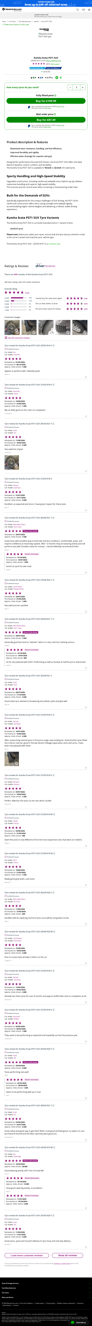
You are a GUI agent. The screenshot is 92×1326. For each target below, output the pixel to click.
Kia (14, 352)
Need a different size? (53, 60)
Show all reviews (67, 1255)
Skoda (15, 821)
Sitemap (80, 1303)
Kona (16, 393)
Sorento (17, 354)
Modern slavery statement (66, 1303)
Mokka (16, 1019)
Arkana (16, 784)
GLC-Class (18, 628)
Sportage (17, 1156)
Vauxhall (16, 1016)
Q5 (15, 433)
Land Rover (17, 586)
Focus (16, 862)
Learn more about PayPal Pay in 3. (31, 1321)
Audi (15, 430)
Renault (16, 782)
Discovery (17, 941)
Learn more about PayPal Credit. (11, 1321)
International (7, 1305)
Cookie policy (39, 1303)
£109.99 (51, 101)
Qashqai (17, 488)
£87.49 (51, 120)
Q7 (15, 1114)
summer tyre (54, 243)
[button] (77, 10)
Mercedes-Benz (19, 524)
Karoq (16, 823)
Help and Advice (7, 1297)
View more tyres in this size (16, 24)
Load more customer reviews (27, 1255)
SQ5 (15, 685)
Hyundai (16, 391)
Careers (16, 1305)
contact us (57, 1263)
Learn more (60, 106)
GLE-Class (18, 527)
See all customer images (19, 337)
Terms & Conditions (26, 1303)
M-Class (17, 901)
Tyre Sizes (5, 1293)
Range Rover (19, 589)
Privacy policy (50, 1303)
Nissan (16, 485)
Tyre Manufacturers (9, 1288)
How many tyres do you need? (22, 87)
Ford (15, 860)
